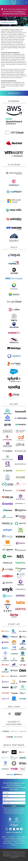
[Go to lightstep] (7, 550)
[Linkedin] (10, 829)
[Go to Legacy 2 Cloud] (22, 732)
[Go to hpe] (14, 122)
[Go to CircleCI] (14, 271)
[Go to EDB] (7, 484)
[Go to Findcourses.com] (5, 758)
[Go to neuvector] (20, 550)
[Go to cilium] (22, 637)
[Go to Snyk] (7, 589)
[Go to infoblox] (7, 524)
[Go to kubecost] (14, 654)
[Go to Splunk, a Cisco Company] (14, 380)
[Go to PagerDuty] (20, 563)
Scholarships (20, 840)
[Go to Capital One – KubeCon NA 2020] (14, 263)
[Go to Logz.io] (14, 317)
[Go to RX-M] (20, 576)
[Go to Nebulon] (22, 665)
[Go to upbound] (5, 699)
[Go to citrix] (20, 445)
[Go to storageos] (20, 589)
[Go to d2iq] (20, 458)
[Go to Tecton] (5, 693)
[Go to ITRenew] (14, 732)
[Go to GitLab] (7, 497)
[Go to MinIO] (14, 333)
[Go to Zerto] (14, 616)
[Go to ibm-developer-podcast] (14, 758)
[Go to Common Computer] (5, 643)
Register (4, 836)
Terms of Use (8, 856)
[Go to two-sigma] (18, 737)
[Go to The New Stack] (9, 775)
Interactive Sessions (8, 843)
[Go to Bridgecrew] (14, 637)
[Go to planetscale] (14, 676)
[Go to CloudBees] (7, 451)
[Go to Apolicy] (14, 631)
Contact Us (14, 845)
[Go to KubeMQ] (22, 654)
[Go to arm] (7, 425)
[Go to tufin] (20, 603)
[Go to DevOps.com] (22, 752)
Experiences (12, 836)
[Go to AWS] (14, 111)
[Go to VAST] (7, 609)
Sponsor (16, 841)
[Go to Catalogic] (7, 438)
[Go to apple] (10, 714)
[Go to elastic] (14, 294)
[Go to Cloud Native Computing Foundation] (5, 732)
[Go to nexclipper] (5, 671)
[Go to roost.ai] (14, 682)
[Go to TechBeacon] (5, 769)
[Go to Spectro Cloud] (14, 688)
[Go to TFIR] (14, 769)
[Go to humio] (20, 517)
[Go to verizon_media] (18, 714)
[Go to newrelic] (14, 210)
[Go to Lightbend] (7, 543)
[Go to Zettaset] (22, 699)
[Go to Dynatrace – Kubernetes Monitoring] (14, 287)
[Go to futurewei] (20, 491)
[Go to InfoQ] (23, 758)
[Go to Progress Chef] (20, 570)
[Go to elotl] (5, 648)
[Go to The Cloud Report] (22, 769)
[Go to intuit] (7, 530)
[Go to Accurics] (7, 412)
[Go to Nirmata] (14, 671)
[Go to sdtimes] (22, 764)
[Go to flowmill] (5, 654)
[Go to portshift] (22, 676)
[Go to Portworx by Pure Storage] (14, 364)
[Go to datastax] (20, 464)
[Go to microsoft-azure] (14, 201)
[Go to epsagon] (14, 648)
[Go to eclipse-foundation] (20, 477)
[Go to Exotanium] (22, 648)
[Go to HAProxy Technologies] (14, 192)
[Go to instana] (20, 524)
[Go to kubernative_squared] (14, 660)
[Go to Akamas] (5, 631)
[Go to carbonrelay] (20, 431)
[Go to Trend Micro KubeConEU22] (14, 395)
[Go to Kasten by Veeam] (7, 537)
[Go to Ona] (22, 671)
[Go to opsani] (14, 356)
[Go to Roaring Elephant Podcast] (14, 764)
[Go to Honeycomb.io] (7, 517)
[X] (6, 829)
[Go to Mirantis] (14, 341)
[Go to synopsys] (20, 596)
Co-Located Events (20, 843)
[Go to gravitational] (20, 497)
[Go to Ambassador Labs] (20, 418)
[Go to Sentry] (7, 583)
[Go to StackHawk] (22, 688)
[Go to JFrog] (20, 530)
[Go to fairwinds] (7, 491)
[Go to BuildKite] (20, 425)
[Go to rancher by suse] (14, 228)
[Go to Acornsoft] (20, 412)
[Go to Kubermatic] (5, 660)
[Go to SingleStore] (20, 583)
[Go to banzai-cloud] (5, 637)
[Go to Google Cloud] (14, 302)
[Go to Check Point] (7, 445)
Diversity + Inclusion (10, 840)
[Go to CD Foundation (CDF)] (20, 438)
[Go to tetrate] (14, 693)
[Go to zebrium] (14, 699)
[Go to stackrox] (14, 237)
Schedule (23, 841)
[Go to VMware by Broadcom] (14, 154)
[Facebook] (21, 829)
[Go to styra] (7, 596)
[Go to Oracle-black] (7, 563)
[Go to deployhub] (14, 643)
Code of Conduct (7, 841)
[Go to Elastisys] (22, 643)
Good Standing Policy (14, 857)
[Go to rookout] (5, 682)
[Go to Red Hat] (14, 143)
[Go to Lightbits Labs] (20, 543)
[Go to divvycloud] (7, 477)
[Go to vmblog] (18, 775)
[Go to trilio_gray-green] (22, 693)
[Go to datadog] (7, 464)
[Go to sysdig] (14, 387)
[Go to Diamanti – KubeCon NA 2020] (20, 471)
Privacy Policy (20, 813)
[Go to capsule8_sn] (7, 431)
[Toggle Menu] (26, 2)
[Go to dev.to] (14, 752)
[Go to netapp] (14, 349)
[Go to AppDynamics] (14, 173)
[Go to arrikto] (22, 631)
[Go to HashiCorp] (20, 510)
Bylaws (18, 856)
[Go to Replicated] (7, 576)
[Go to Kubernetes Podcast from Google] (5, 764)
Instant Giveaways (21, 836)
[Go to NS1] (20, 557)
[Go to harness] (7, 510)
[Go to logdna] (14, 310)
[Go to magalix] (14, 665)
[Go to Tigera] (7, 603)
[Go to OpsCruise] (5, 676)
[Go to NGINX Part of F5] (7, 557)
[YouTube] (17, 829)
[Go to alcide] (7, 418)
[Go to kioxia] (20, 537)
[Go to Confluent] (7, 458)
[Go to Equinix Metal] (20, 484)
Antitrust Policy (22, 856)
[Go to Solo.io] (5, 687)
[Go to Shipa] (22, 682)
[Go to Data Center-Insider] (5, 752)
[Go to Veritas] (20, 609)
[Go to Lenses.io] (5, 665)
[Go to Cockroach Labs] (20, 451)
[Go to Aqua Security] (14, 255)
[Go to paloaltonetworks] (14, 219)
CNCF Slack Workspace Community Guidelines (14, 838)
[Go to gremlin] (7, 504)
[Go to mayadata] (14, 325)
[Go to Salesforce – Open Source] (14, 372)
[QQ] (14, 829)
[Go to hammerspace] (20, 504)
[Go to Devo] (7, 471)
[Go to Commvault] (14, 183)
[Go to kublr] (22, 660)
